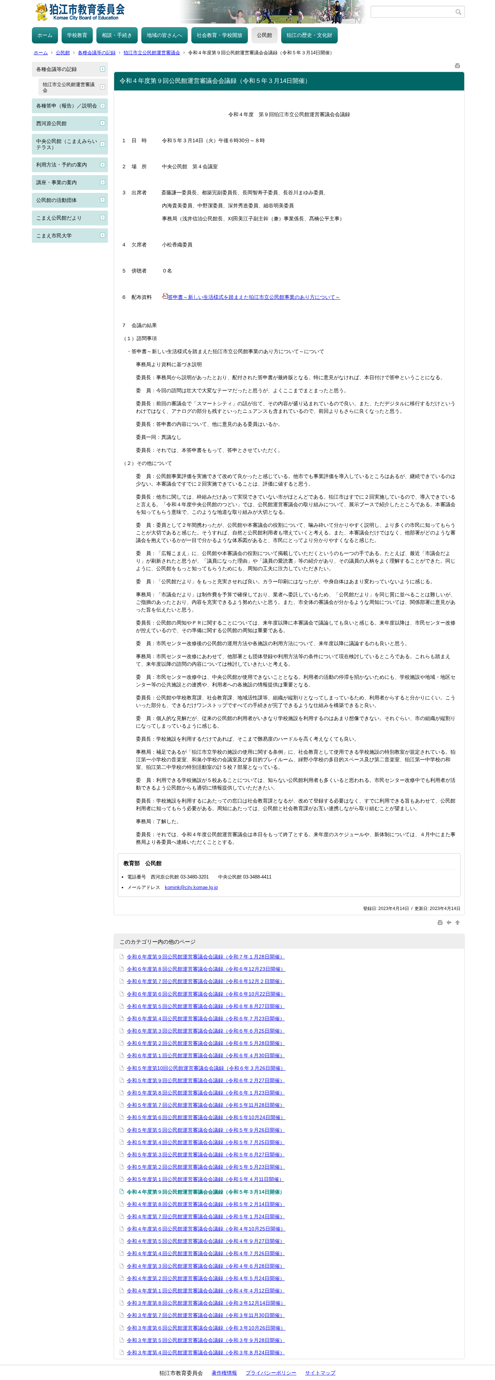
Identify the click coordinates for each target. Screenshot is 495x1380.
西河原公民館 (51, 123)
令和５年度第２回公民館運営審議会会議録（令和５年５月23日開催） (206, 1167)
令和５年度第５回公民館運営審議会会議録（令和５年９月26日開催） (206, 1130)
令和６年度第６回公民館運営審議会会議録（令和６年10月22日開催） (206, 994)
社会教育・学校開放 (219, 35)
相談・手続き (117, 35)
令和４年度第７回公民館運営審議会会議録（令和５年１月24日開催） (206, 1216)
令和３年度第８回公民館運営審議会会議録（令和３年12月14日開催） (206, 1303)
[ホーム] (201, 12)
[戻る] (449, 922)
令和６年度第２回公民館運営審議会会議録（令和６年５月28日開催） (206, 1043)
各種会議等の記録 (97, 52)
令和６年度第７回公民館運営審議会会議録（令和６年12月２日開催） (206, 981)
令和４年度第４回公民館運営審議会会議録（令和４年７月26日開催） (206, 1253)
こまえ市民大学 (54, 235)
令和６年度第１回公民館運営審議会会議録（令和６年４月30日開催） (206, 1055)
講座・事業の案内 (56, 182)
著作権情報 (224, 1373)
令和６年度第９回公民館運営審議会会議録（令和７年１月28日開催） (206, 957)
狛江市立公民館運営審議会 (152, 52)
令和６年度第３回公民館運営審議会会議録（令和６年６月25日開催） (206, 1031)
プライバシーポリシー (271, 1373)
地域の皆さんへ (164, 35)
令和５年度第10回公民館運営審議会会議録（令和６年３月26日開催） (206, 1068)
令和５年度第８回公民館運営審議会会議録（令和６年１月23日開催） (206, 1093)
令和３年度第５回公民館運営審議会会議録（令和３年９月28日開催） (206, 1340)
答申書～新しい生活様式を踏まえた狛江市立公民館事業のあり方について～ (254, 297)
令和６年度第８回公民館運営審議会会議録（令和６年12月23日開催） (206, 969)
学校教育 (77, 35)
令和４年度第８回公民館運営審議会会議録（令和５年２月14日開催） (206, 1204)
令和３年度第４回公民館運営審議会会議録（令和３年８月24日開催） (206, 1352)
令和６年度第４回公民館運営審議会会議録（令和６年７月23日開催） (206, 1018)
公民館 (264, 35)
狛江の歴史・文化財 (309, 35)
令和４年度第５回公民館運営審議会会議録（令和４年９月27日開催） (206, 1241)
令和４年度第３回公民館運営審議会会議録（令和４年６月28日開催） (206, 1266)
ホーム (45, 35)
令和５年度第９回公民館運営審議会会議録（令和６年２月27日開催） (206, 1080)
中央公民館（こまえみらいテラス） (66, 144)
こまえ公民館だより (59, 218)
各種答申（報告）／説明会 (66, 106)
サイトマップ (320, 1373)
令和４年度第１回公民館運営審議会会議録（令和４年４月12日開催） (206, 1291)
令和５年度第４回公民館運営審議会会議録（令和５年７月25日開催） (206, 1142)
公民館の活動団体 (56, 200)
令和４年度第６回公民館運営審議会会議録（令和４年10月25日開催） (206, 1229)
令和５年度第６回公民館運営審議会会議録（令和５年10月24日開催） (206, 1117)
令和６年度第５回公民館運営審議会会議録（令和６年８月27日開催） (206, 1006)
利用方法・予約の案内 (61, 165)
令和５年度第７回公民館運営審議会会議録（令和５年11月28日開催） (206, 1105)
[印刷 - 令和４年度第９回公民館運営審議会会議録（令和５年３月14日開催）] (457, 64)
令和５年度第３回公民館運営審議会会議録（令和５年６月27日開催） (206, 1154)
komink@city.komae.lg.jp (191, 887)
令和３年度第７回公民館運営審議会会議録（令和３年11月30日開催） (206, 1315)
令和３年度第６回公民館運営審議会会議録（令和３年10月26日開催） (206, 1328)
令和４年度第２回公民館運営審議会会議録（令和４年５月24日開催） (206, 1278)
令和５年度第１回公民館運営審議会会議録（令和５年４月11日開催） (205, 1179)
